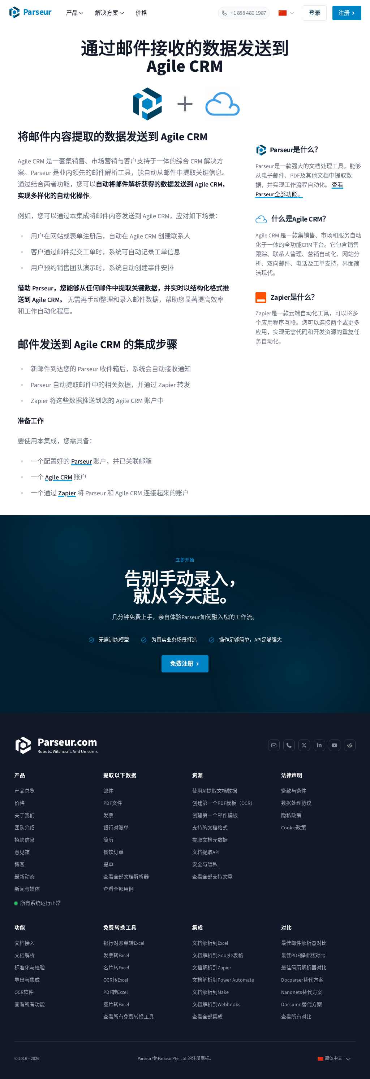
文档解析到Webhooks (216, 1004)
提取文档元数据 (210, 840)
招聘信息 (24, 840)
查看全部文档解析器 (126, 877)
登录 (314, 13)
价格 (141, 13)
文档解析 (24, 955)
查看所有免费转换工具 (128, 1017)
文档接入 (24, 943)
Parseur (81, 461)
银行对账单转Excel (124, 943)
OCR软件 (24, 992)
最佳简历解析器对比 (304, 967)
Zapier (67, 493)
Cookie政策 (293, 828)
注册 (344, 13)
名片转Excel (116, 967)
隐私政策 (291, 815)
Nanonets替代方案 (301, 992)
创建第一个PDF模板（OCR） (223, 803)
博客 (19, 864)
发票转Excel (116, 955)
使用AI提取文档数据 (214, 791)
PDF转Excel (115, 992)
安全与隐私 (205, 864)
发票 (108, 815)
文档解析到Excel (210, 943)
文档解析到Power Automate (223, 980)
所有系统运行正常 (40, 903)
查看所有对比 (296, 1017)
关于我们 (24, 815)
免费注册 (181, 664)
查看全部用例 (118, 889)
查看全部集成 (207, 1017)
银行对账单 (116, 828)
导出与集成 (27, 980)
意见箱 (22, 852)
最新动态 (24, 877)
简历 (108, 840)
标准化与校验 (29, 967)
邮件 (108, 791)
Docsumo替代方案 (301, 1004)
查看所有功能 (29, 1004)
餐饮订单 (113, 852)
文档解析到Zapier (211, 967)
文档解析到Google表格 (217, 955)
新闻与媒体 (27, 889)
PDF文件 (112, 803)
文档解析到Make (210, 992)
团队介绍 (24, 828)
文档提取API (206, 852)
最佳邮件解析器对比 (304, 943)
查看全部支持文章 (212, 877)
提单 (108, 864)
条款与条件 (293, 791)
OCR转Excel (115, 980)
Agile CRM (58, 477)
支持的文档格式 (210, 828)
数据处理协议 (296, 803)
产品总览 (24, 791)
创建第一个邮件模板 (215, 815)
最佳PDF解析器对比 (303, 955)
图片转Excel (116, 1004)
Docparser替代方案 (302, 980)
